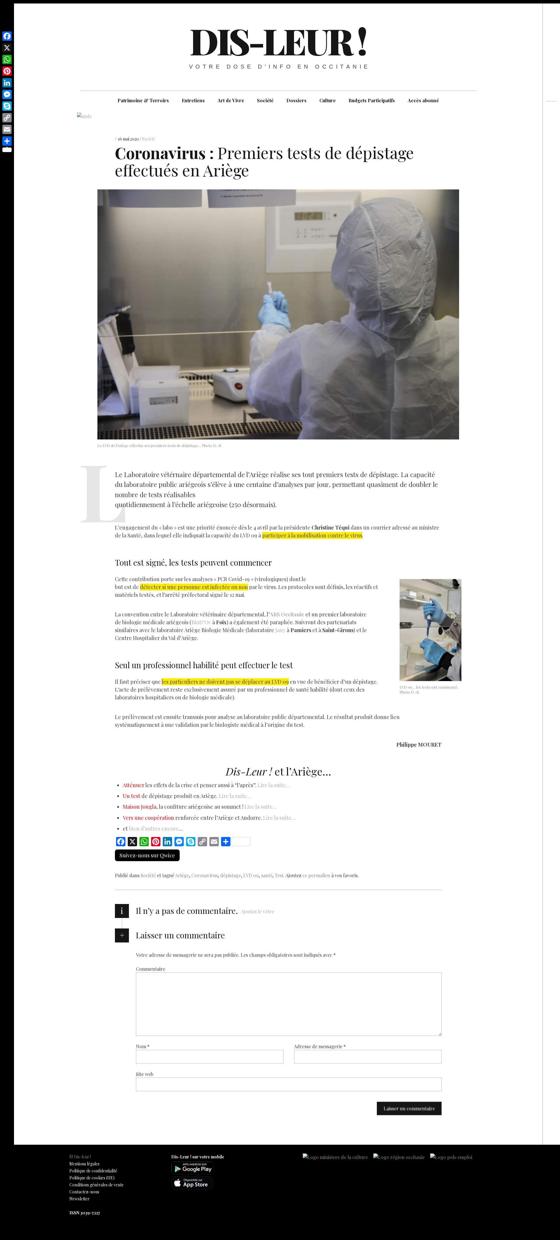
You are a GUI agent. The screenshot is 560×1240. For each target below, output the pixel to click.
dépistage (230, 875)
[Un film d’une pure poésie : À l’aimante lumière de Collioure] (551, 134)
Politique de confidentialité (93, 1171)
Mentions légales (84, 1164)
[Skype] (7, 106)
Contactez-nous (84, 1192)
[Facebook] (7, 36)
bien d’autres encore (153, 828)
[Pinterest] (7, 71)
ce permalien (316, 875)
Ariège (182, 875)
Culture (327, 100)
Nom (143, 1046)
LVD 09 (251, 875)
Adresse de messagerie (320, 1046)
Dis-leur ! (278, 40)
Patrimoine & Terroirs (143, 100)
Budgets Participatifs (372, 100)
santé (266, 875)
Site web (144, 1074)
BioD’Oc (201, 622)
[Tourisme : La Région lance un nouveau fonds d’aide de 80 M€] (551, 124)
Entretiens (193, 100)
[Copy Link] (7, 118)
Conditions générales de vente (96, 1185)
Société (265, 100)
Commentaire (150, 969)
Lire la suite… (274, 785)
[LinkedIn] (7, 83)
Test (279, 875)
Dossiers (296, 100)
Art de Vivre (231, 100)
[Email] (7, 129)
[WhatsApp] (7, 59)
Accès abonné (423, 100)
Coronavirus (204, 875)
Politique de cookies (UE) (92, 1178)
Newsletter (79, 1199)
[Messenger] (7, 94)
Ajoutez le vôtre (257, 911)
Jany (280, 630)
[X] (7, 48)
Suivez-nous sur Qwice (147, 855)
